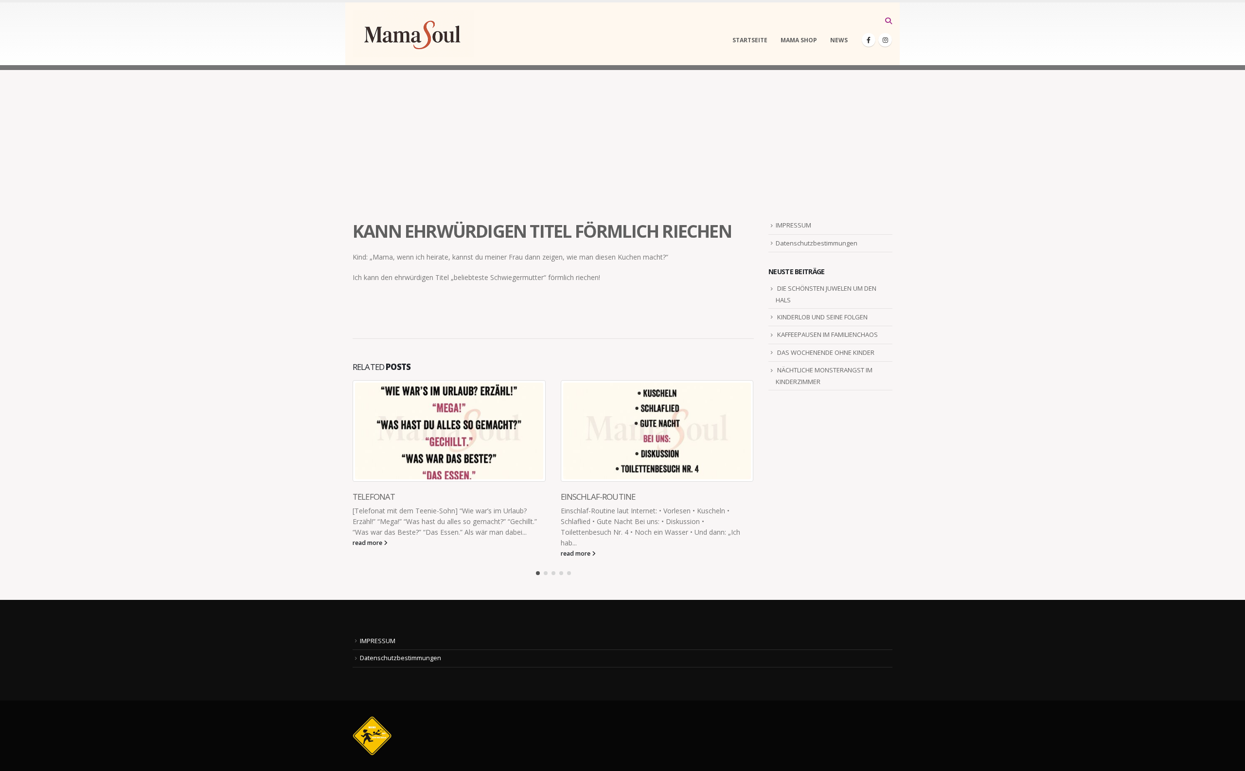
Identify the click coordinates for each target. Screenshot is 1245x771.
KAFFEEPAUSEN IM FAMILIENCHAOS (827, 334)
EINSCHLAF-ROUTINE (598, 496)
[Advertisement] (622, 138)
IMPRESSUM (793, 225)
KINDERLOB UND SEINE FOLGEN (822, 317)
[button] (888, 21)
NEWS (839, 40)
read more (368, 543)
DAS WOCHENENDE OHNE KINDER (825, 352)
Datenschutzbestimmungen (816, 243)
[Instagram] (885, 40)
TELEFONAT (374, 496)
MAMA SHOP (799, 40)
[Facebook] (868, 40)
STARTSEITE (749, 40)
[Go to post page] (449, 431)
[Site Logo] (413, 33)
